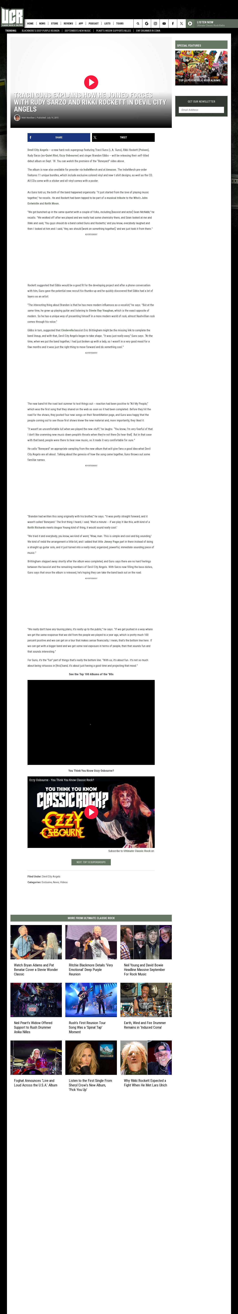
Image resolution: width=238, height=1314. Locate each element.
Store (54, 23)
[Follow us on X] (181, 23)
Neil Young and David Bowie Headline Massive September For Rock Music (144, 969)
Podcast (94, 23)
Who (136, 198)
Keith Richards (37, 527)
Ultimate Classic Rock (137, 851)
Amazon (111, 169)
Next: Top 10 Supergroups (91, 862)
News (42, 23)
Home (30, 23)
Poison (143, 150)
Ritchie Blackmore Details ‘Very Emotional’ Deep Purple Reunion (91, 969)
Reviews (68, 23)
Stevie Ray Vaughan (101, 310)
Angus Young (62, 527)
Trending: (11, 30)
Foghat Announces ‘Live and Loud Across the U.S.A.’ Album (35, 1082)
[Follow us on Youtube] (164, 23)
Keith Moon (52, 203)
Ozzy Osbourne (68, 155)
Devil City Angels (38, 150)
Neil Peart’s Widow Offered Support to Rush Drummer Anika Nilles (33, 1027)
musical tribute (116, 198)
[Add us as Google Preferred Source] (146, 23)
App (81, 23)
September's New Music (78, 30)
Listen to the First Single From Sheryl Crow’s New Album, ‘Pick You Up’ (90, 1085)
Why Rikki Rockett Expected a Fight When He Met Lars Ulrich (145, 1082)
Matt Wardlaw (28, 117)
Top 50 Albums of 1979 (193, 80)
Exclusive (47, 882)
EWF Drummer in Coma (148, 30)
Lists (107, 23)
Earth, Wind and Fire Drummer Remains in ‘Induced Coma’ (145, 1025)
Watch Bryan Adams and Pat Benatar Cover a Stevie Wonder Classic (36, 969)
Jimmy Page (111, 541)
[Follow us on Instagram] (155, 23)
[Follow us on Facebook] (172, 23)
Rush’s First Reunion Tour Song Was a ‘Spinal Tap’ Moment (87, 1027)
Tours (120, 23)
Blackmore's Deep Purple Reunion (40, 30)
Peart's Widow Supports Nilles (113, 30)
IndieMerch (90, 169)
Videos (64, 882)
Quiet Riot (51, 155)
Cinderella (67, 330)
